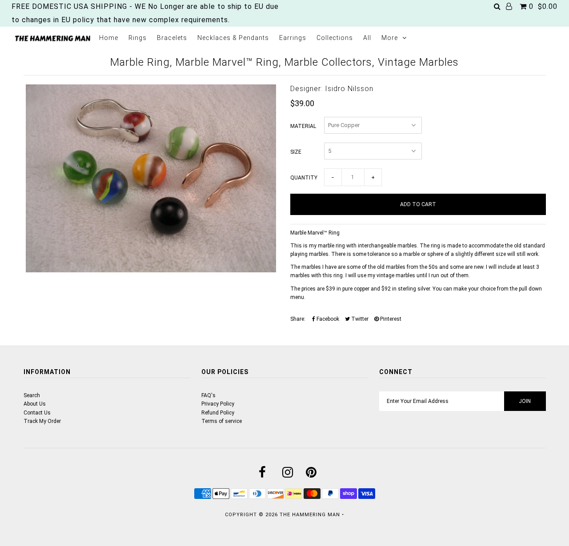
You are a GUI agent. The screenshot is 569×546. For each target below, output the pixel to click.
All (367, 37)
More (389, 37)
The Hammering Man (310, 515)
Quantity (303, 178)
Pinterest (390, 319)
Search (32, 395)
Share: (297, 319)
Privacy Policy (217, 404)
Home (108, 37)
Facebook (327, 319)
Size (295, 152)
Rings (137, 37)
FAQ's (208, 395)
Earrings (292, 37)
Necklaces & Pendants (233, 37)
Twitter (359, 319)
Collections (335, 37)
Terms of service (221, 421)
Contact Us (37, 413)
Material (303, 126)
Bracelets (172, 37)
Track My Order (42, 421)
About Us (35, 404)
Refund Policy (217, 413)
